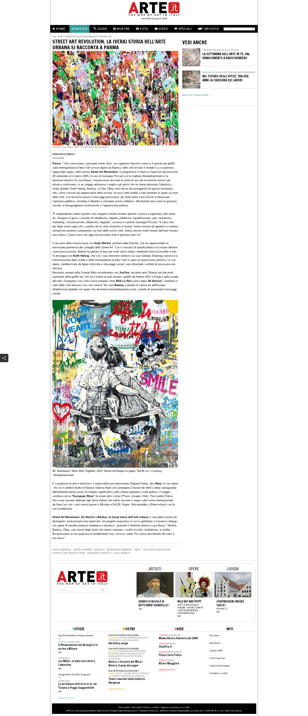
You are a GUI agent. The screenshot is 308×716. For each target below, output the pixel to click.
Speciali (185, 28)
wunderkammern (119, 549)
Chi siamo (214, 635)
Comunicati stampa (219, 665)
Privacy (146, 707)
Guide (102, 28)
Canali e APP (215, 650)
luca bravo (121, 553)
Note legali (136, 707)
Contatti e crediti (218, 673)
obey (137, 549)
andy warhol (61, 549)
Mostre (123, 28)
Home (60, 28)
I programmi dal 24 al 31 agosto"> (77, 681)
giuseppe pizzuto (99, 553)
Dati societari (124, 707)
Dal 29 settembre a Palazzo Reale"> (78, 642)
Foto (144, 28)
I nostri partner (217, 658)
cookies (155, 707)
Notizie (81, 28)
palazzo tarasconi (156, 549)
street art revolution (68, 553)
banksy (99, 549)
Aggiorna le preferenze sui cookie (175, 707)
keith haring (83, 549)
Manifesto (214, 643)
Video (163, 28)
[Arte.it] (154, 8)
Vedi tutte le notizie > (196, 95)
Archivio (211, 28)
